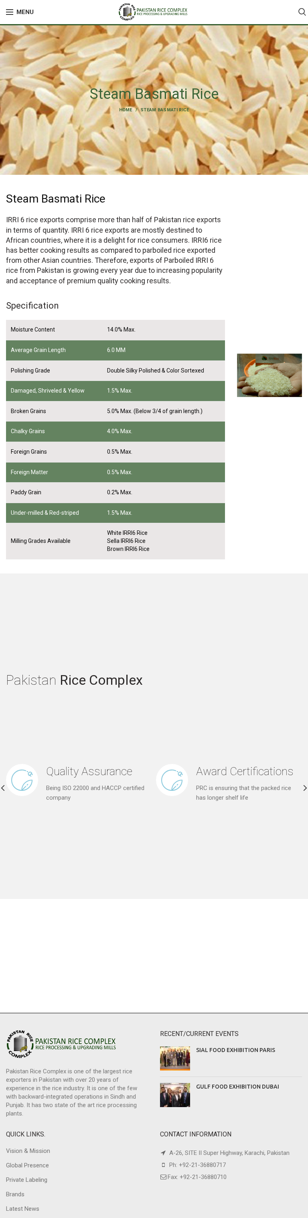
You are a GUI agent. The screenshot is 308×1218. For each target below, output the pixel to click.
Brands (15, 1194)
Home (125, 110)
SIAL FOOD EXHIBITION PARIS (235, 1050)
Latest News (22, 1208)
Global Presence (27, 1165)
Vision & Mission (28, 1151)
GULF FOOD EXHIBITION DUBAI (237, 1086)
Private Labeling (26, 1179)
